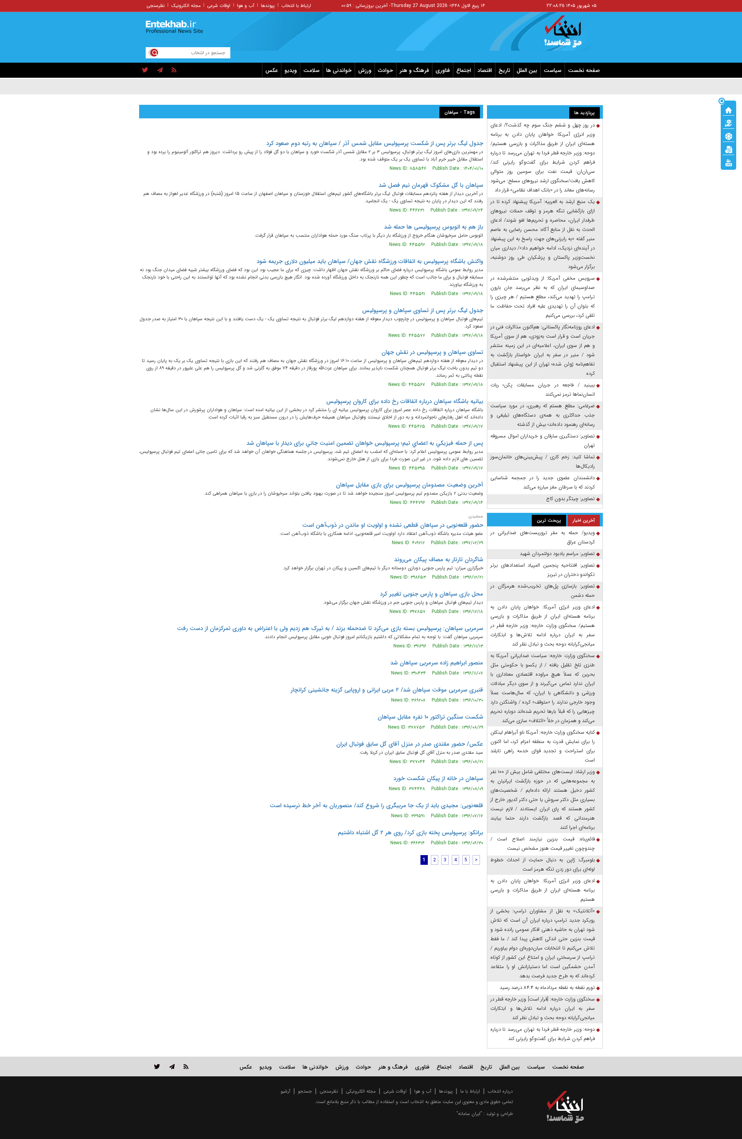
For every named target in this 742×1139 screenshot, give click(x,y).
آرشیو (285, 1091)
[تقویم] (728, 149)
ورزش (364, 70)
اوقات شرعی (218, 5)
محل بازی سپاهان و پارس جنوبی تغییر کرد (431, 594)
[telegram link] (172, 1066)
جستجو (305, 1091)
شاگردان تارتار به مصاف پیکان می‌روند (438, 559)
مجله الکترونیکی (361, 1091)
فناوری (443, 70)
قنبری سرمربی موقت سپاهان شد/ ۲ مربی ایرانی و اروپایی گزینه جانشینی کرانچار (387, 690)
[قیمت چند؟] (728, 122)
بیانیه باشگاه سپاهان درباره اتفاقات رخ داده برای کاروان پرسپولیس (404, 401)
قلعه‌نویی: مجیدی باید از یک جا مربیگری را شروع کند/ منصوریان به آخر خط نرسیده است (376, 805)
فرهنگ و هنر (414, 70)
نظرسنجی (155, 5)
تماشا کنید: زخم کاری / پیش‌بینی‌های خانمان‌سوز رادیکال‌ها (542, 461)
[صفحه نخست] (728, 109)
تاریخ (504, 70)
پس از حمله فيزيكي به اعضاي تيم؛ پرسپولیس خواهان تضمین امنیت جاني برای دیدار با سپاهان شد (365, 443)
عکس (271, 70)
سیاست (553, 70)
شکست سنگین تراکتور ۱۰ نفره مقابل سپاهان (430, 717)
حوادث (385, 70)
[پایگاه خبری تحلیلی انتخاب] (569, 35)
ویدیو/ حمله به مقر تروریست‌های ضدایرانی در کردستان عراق (542, 537)
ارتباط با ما (470, 1091)
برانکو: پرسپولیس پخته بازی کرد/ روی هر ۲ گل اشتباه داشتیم (410, 832)
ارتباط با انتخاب (296, 5)
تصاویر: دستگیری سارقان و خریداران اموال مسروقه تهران (542, 440)
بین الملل (527, 70)
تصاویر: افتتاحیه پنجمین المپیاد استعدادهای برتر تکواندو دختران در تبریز (542, 570)
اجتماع (463, 70)
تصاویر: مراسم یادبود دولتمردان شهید (557, 554)
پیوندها (268, 5)
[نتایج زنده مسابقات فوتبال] (728, 162)
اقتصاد (485, 70)
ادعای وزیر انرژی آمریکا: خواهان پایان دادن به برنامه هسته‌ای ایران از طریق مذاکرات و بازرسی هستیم (542, 890)
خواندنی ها (339, 70)
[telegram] (160, 70)
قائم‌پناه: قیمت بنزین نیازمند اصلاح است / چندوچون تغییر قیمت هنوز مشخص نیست (542, 843)
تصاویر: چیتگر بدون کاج (570, 499)
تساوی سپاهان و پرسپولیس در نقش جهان (432, 352)
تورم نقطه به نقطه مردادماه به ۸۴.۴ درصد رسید (547, 988)
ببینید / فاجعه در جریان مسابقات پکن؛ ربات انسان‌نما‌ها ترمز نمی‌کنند (542, 389)
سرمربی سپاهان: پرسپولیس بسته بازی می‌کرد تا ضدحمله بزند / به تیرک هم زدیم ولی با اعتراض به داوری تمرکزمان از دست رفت (330, 628)
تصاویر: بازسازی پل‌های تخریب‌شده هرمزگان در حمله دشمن (542, 590)
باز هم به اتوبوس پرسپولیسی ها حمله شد (433, 227)
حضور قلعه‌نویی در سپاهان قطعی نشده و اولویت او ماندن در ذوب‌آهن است (392, 525)
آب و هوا (245, 5)
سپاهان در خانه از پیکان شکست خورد (438, 778)
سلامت (311, 70)
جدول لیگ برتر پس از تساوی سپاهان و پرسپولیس (422, 310)
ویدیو (290, 70)
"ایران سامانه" (469, 1113)
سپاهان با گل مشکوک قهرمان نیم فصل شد (431, 185)
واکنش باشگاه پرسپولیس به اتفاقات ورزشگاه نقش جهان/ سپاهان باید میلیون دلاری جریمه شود (370, 261)
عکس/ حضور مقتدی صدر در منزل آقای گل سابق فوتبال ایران (409, 744)
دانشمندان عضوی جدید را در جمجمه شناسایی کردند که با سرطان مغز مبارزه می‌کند (542, 482)
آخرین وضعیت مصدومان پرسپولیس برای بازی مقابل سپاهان (409, 485)
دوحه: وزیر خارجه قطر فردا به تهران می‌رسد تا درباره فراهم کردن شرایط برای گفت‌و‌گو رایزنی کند (542, 1034)
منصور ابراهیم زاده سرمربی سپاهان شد (436, 663)
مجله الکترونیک (186, 5)
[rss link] (186, 1066)
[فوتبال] (728, 136)
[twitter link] (157, 1066)
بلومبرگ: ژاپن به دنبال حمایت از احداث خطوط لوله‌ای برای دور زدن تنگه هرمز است (542, 864)
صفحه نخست (584, 70)
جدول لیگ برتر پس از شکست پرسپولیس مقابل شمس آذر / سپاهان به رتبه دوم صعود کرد (374, 143)
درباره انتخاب (500, 1091)
